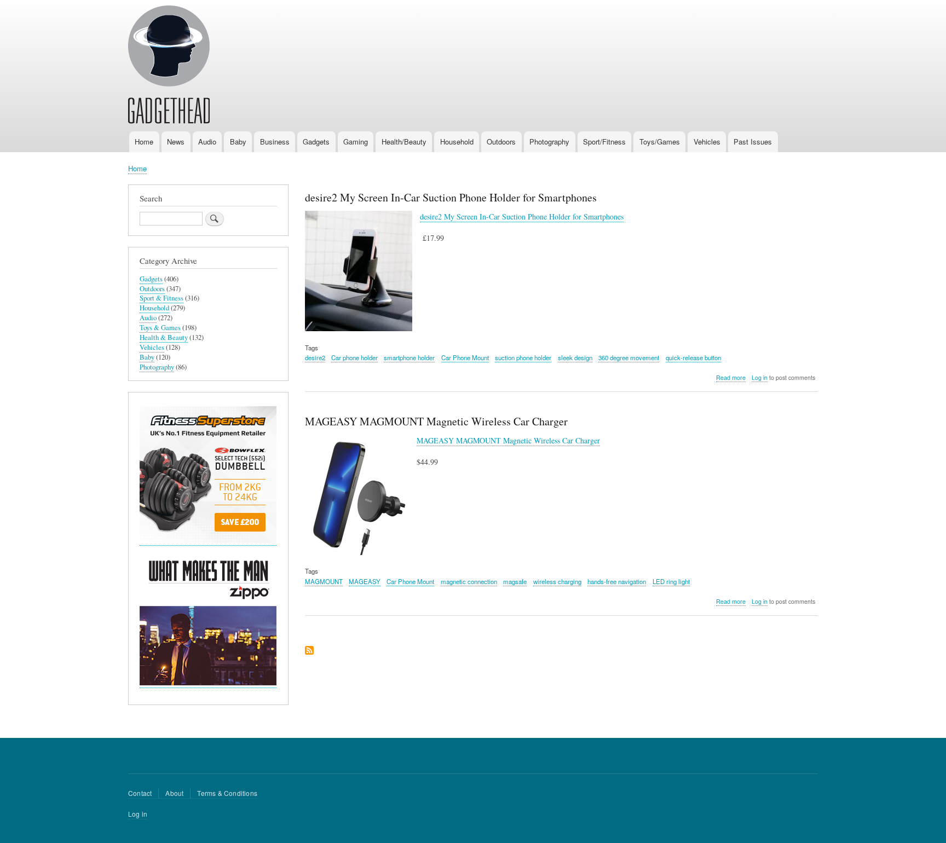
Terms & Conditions (227, 793)
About (174, 793)
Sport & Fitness (161, 298)
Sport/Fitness (604, 141)
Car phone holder (354, 357)
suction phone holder (523, 357)
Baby (238, 141)
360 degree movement (628, 357)
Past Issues (753, 141)
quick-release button (693, 357)
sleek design (575, 357)
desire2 (315, 357)
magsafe (515, 581)
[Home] (169, 66)
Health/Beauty (404, 141)
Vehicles (707, 141)
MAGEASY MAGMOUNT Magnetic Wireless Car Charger (508, 440)
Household (457, 141)
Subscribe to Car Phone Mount (309, 651)
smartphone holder (409, 357)
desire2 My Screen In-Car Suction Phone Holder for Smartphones (522, 216)
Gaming (355, 141)
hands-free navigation (616, 581)
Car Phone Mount (465, 357)
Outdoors (501, 141)
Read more (731, 377)
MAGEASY (364, 581)
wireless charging (557, 581)
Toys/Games (659, 141)
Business (275, 141)
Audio (207, 141)
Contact (140, 793)
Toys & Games (160, 327)
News (175, 141)
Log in (760, 377)
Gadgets (316, 141)
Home (144, 141)
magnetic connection (469, 581)
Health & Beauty (164, 337)
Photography (549, 141)
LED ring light (671, 581)
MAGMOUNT (324, 581)
